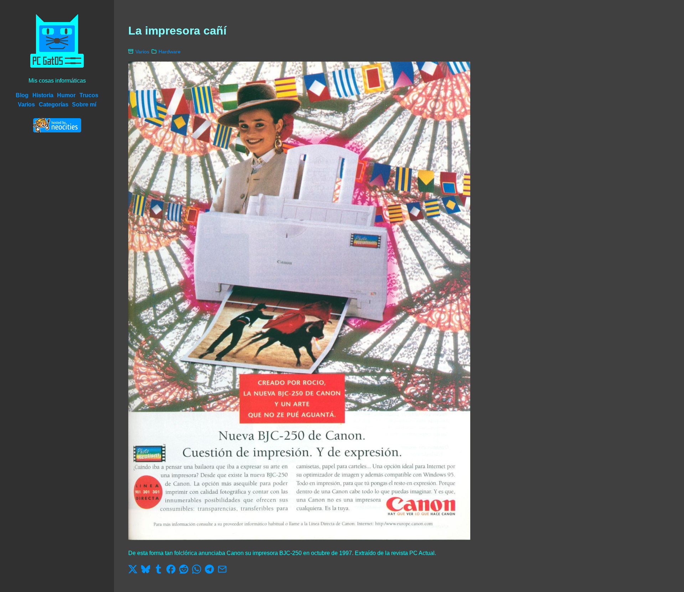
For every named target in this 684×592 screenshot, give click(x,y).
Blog (22, 95)
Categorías (53, 104)
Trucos (88, 95)
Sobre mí (84, 104)
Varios (26, 104)
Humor (66, 95)
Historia (42, 95)
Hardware (170, 51)
